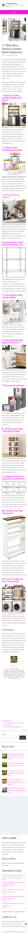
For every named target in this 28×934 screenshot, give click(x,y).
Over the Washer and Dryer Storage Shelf (12, 580)
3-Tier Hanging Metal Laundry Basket (12, 296)
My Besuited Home (11, 3)
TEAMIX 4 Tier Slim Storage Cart (12, 511)
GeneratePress (22, 931)
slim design (21, 376)
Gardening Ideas (8, 720)
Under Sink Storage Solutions (11, 195)
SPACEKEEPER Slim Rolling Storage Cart (12, 341)
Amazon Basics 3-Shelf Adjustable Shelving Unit (12, 243)
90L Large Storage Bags (14, 385)
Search (3, 734)
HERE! (7, 865)
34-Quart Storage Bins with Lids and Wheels (12, 429)
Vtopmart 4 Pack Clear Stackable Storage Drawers (13, 477)
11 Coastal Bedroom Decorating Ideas (13, 727)
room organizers (19, 635)
